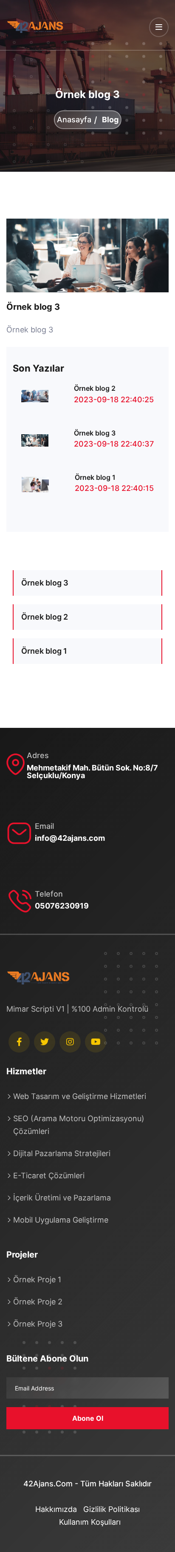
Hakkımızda (56, 1509)
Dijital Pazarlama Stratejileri (61, 1153)
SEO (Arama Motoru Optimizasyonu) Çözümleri (78, 1125)
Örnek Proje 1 (37, 1279)
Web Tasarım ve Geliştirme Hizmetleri (79, 1096)
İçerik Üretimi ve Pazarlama (62, 1197)
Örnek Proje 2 (37, 1301)
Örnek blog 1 (95, 477)
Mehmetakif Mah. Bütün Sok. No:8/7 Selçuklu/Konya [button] (92, 771)
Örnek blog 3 (33, 307)
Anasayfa (74, 120)
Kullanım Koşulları (90, 1521)
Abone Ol (87, 1418)
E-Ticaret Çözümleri (49, 1175)
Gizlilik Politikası (111, 1509)
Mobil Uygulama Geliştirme (60, 1219)
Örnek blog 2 (95, 388)
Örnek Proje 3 (37, 1323)
